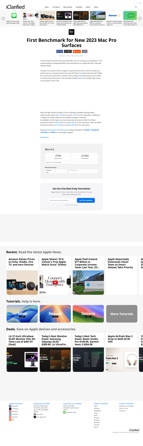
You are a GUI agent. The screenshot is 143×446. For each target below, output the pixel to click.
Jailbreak (97, 422)
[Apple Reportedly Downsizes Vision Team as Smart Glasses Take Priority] (131, 19)
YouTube (15, 417)
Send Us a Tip (123, 408)
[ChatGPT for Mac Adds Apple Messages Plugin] (14, 19)
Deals (95, 415)
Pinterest (15, 411)
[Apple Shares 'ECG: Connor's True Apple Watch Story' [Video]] (31, 19)
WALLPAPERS (67, 7)
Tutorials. (13, 301)
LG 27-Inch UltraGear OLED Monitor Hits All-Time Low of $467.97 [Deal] (64, 23)
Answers (96, 418)
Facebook (15, 406)
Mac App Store (41, 417)
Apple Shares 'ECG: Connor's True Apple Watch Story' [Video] (29, 23)
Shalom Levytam (80, 55)
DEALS (96, 7)
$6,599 (71, 122)
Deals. (11, 329)
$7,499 (58, 125)
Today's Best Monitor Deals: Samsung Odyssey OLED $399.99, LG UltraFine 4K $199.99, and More (80, 24)
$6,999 (58, 122)
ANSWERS (79, 7)
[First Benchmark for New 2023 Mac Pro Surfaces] (71, 161)
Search (96, 427)
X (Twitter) (15, 409)
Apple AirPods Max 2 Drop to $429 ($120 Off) (120, 338)
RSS (13, 420)
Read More (44, 137)
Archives (96, 425)
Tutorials (97, 408)
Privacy (137, 432)
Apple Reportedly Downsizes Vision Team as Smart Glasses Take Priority (131, 23)
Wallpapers (97, 411)
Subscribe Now (71, 412)
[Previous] (3, 18)
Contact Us (122, 411)
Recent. (12, 252)
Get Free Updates (86, 200)
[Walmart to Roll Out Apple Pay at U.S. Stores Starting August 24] (114, 19)
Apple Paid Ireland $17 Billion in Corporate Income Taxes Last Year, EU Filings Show (97, 24)
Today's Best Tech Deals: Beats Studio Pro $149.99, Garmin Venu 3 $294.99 (87, 340)
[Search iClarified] (136, 7)
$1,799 (73, 115)
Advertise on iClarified (126, 406)
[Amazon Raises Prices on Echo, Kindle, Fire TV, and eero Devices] (47, 19)
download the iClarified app (56, 130)
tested (79, 78)
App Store (40, 414)
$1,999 (60, 115)
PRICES (88, 7)
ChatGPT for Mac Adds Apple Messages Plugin (13, 22)
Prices (96, 413)
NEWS (47, 7)
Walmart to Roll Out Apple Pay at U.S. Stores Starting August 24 (114, 23)
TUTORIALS (56, 7)
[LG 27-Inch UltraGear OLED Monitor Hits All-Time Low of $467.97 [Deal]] (64, 19)
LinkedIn (15, 414)
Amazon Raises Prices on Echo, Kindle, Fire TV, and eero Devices (47, 23)
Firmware (97, 420)
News (95, 406)
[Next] (140, 18)
